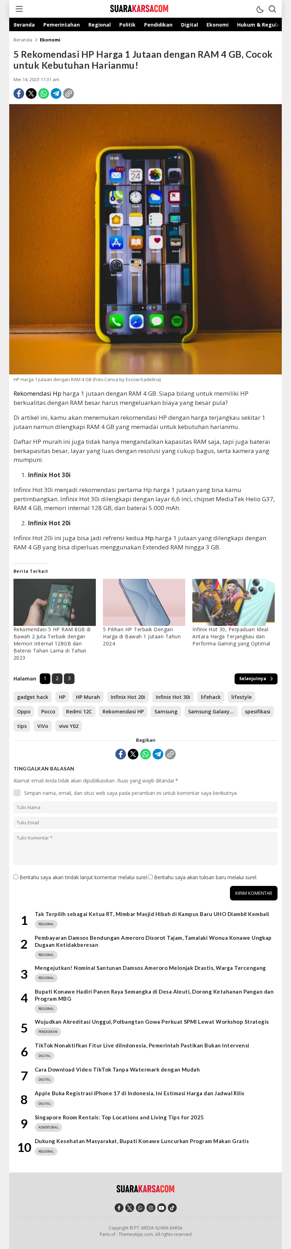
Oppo (24, 711)
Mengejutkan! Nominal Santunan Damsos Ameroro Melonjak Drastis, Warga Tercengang (150, 968)
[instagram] (151, 1207)
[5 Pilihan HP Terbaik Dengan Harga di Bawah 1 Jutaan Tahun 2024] (144, 602)
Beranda (22, 39)
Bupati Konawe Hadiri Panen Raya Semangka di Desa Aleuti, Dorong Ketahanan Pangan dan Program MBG (154, 995)
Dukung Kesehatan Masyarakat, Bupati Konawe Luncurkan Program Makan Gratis (142, 1141)
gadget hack (32, 697)
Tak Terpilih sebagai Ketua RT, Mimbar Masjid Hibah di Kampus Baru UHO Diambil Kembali (152, 914)
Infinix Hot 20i (128, 697)
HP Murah (88, 697)
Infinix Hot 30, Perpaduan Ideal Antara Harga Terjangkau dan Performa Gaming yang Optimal (231, 636)
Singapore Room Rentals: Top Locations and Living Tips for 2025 (119, 1117)
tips (22, 726)
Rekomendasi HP (123, 711)
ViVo (42, 726)
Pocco (48, 711)
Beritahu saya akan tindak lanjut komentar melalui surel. (84, 877)
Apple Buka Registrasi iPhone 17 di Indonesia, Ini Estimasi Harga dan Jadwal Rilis (140, 1093)
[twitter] (129, 1207)
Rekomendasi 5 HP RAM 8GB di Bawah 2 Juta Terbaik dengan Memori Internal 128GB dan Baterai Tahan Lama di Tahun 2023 (52, 643)
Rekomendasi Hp (37, 393)
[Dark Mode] (259, 9)
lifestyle (241, 697)
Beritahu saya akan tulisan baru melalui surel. (205, 877)
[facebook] (119, 1207)
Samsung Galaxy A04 (213, 711)
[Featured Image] (145, 372)
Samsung (165, 711)
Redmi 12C (79, 711)
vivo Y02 (68, 726)
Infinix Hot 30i (173, 697)
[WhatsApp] (43, 93)
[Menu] (18, 9)
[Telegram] (56, 93)
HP (62, 697)
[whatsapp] (140, 1207)
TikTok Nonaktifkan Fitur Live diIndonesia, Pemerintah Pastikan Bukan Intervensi (142, 1045)
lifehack (211, 697)
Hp (149, 538)
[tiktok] (172, 1207)
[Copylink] (68, 93)
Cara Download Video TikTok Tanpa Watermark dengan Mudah (117, 1069)
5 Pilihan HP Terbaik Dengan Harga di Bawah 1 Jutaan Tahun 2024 (142, 636)
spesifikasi (257, 711)
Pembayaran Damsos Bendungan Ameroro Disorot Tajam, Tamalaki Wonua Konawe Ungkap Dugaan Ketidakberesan (153, 941)
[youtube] (161, 1207)
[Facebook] (18, 93)
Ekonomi (50, 39)
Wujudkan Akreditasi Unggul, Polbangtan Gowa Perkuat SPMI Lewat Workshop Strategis (152, 1021)
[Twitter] (31, 93)
